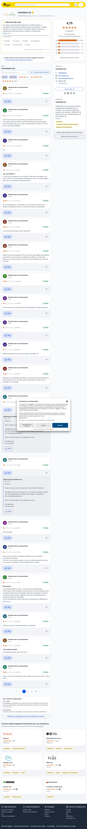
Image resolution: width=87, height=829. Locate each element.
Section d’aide (27, 809)
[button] (76, 5)
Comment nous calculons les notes (69, 57)
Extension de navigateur (8, 816)
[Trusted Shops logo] (7, 4)
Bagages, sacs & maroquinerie (64, 127)
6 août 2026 (17, 349)
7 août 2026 (17, 327)
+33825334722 (62, 73)
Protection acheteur (6, 812)
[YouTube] (74, 93)
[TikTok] (68, 93)
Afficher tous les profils (69, 136)
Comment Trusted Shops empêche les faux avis (19, 60)
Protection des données (21, 826)
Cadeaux (58, 772)
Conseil (23, 772)
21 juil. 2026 (17, 552)
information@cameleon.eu (65, 78)
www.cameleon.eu (63, 75)
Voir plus (57, 118)
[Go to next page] (32, 691)
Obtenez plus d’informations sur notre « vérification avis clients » (26, 716)
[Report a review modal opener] (46, 101)
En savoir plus (62, 83)
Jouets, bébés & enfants (18, 748)
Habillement (59, 121)
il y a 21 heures (18, 115)
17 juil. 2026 (17, 621)
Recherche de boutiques (30, 812)
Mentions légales (6, 826)
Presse (46, 814)
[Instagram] (71, 93)
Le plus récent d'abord (41, 72)
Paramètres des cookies (38, 826)
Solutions (68, 812)
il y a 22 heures (18, 146)
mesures (7, 703)
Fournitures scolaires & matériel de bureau (67, 124)
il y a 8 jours (17, 251)
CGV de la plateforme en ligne (65, 826)
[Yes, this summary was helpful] (45, 49)
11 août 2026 (17, 303)
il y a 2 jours (17, 170)
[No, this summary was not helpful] (47, 49)
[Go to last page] (35, 691)
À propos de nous (50, 812)
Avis (2, 814)
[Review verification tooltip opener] (33, 12)
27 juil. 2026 (17, 465)
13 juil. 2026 (17, 645)
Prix (67, 814)
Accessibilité (51, 826)
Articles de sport (16, 796)
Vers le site (68, 89)
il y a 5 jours (17, 200)
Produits (68, 809)
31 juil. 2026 (6, 418)
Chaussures (15, 772)
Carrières (47, 816)
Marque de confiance (7, 809)
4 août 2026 (17, 374)
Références (69, 816)
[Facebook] (65, 93)
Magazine (47, 809)
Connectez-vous (71, 818)
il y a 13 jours (17, 281)
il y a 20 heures (18, 93)
